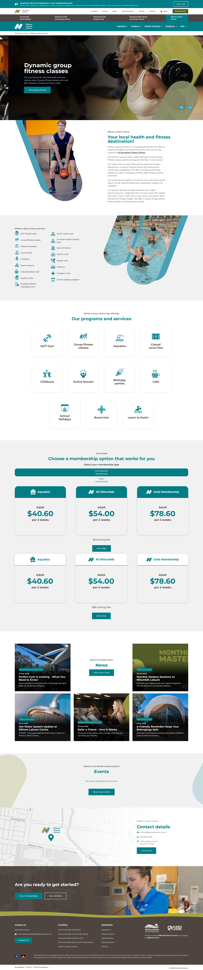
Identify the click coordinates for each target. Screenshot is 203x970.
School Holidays (65, 417)
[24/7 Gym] (47, 338)
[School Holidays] (65, 408)
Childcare (47, 382)
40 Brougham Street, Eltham (131, 152)
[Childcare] (47, 374)
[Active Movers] (83, 374)
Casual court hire (156, 346)
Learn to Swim (138, 417)
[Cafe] (156, 374)
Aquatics (119, 346)
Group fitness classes (83, 346)
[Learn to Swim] (138, 410)
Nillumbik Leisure (21, 33)
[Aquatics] (120, 338)
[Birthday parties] (120, 372)
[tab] (101, 472)
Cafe (156, 382)
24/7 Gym (47, 346)
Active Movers (83, 382)
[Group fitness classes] (83, 336)
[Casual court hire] (156, 336)
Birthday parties (119, 381)
